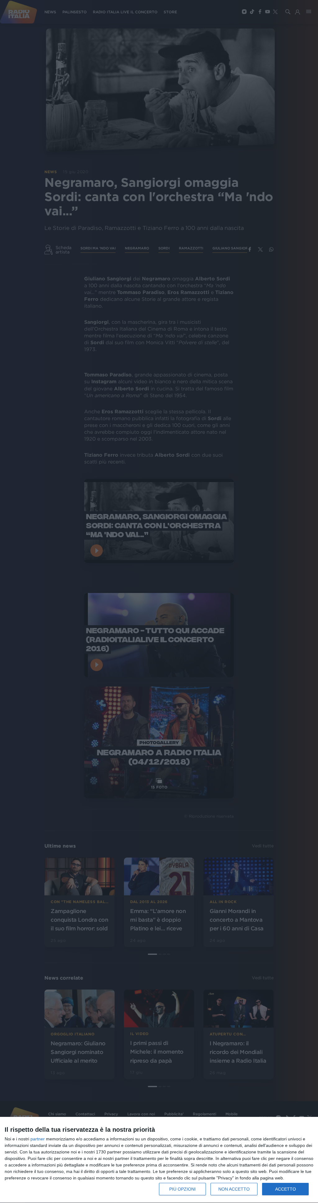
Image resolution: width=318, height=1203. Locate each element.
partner (37, 1139)
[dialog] (159, 1160)
